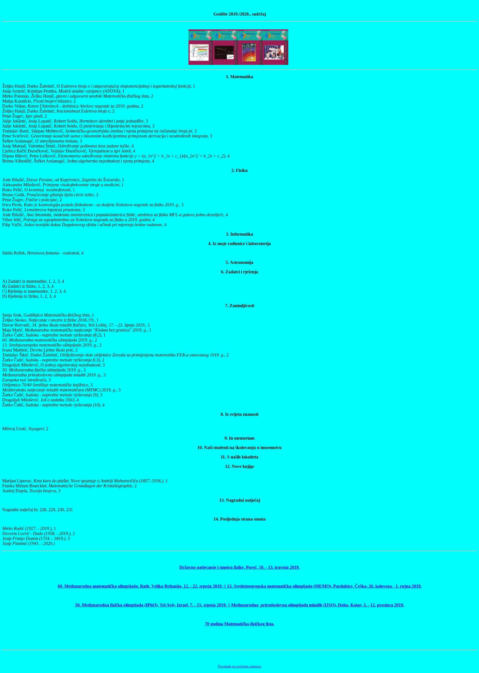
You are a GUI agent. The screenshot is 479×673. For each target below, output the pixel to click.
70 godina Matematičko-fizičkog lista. (239, 623)
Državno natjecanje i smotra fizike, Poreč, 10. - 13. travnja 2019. (239, 567)
